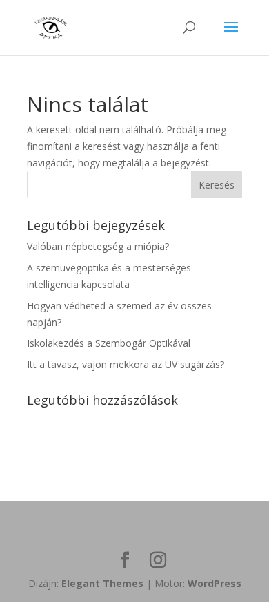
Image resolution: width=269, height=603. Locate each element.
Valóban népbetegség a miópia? (98, 246)
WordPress (214, 583)
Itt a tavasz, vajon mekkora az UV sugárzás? (125, 364)
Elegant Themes (102, 583)
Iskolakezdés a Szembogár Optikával (108, 343)
